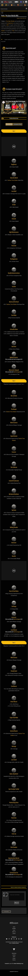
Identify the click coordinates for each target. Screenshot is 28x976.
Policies (14, 959)
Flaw (13, 30)
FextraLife (7, 963)
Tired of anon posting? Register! (18, 887)
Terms (14, 956)
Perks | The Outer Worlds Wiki (9, 15)
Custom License (15, 943)
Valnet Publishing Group (18, 963)
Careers (14, 955)
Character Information (4, 8)
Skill (8, 25)
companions (10, 23)
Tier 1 (14, 131)
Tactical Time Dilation (13, 180)
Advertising (14, 953)
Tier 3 (14, 643)
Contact (14, 933)
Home (14, 926)
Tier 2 (14, 381)
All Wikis (14, 928)
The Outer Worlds (10, 21)
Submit (17, 902)
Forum (14, 930)
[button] (17, 2)
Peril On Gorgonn (17, 359)
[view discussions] (26, 8)
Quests (3, 30)
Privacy (14, 958)
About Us (14, 931)
